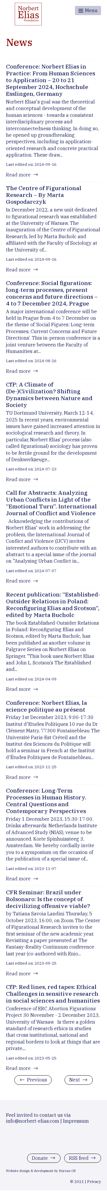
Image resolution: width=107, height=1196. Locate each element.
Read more (18, 175)
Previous (37, 1080)
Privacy (94, 1181)
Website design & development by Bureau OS (41, 1171)
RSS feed (79, 1158)
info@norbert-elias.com (32, 1121)
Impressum (76, 1121)
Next (74, 1080)
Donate (40, 1158)
